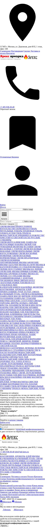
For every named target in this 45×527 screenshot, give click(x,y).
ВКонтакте (7, 502)
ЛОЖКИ (4, 384)
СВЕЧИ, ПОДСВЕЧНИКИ (30, 373)
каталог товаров (16, 420)
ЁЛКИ (37, 366)
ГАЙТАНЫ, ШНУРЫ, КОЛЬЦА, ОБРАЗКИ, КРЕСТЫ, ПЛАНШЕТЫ (19, 304)
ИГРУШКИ (22, 386)
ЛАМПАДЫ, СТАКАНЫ (25, 298)
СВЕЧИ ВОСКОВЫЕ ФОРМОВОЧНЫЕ (15, 257)
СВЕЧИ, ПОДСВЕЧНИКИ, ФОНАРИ (16, 364)
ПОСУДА (24, 384)
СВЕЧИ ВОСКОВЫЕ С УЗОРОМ (20, 248)
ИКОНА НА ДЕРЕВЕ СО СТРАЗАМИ (19, 275)
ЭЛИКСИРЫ (23, 359)
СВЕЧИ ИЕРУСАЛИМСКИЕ (12, 242)
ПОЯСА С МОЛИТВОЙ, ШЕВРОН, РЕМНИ (19, 341)
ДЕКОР (3, 368)
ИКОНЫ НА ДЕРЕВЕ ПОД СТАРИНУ (21, 268)
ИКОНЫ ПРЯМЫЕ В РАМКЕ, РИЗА (28, 271)
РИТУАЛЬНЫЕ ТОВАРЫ (19, 465)
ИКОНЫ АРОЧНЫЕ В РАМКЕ (13, 274)
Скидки (26, 51)
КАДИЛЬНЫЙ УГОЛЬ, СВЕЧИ (14, 294)
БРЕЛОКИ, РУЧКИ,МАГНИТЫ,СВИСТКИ (19, 382)
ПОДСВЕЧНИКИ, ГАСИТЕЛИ (13, 328)
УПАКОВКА (13, 368)
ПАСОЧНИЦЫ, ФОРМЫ (33, 375)
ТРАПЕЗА (16, 388)
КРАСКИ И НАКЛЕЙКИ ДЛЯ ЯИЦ (15, 377)
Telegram (18, 502)
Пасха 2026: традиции (9, 497)
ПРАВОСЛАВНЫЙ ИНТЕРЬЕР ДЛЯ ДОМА (20, 317)
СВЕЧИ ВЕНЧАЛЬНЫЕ (21, 251)
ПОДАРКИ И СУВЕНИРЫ (12, 316)
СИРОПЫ (13, 357)
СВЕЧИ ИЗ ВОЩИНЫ (10, 260)
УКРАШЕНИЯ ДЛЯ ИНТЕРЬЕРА (26, 370)
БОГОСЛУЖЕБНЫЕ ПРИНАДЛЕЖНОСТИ (19, 332)
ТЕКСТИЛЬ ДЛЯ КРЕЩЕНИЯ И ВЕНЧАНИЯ (20, 339)
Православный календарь (11, 485)
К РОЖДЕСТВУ (31, 350)
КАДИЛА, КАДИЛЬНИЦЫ (27, 330)
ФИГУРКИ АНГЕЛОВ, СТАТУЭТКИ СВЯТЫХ (21, 301)
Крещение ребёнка (27, 492)
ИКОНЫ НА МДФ (27, 265)
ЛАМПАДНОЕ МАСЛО (10, 296)
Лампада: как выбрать (9, 492)
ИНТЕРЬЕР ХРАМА (9, 334)
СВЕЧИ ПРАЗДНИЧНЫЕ (28, 258)
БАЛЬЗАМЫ (5, 355)
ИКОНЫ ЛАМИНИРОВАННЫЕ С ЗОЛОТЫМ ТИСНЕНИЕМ (16, 278)
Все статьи (27, 485)
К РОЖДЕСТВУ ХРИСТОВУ (21, 468)
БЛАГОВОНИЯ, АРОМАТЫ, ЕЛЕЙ (16, 289)
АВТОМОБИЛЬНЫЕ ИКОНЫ (13, 262)
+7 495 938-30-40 (7, 107)
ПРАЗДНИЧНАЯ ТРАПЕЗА (12, 366)
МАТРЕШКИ (14, 384)
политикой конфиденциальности (30, 429)
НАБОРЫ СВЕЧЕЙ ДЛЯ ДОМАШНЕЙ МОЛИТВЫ (18, 245)
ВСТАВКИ (28, 247)
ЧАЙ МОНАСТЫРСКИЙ (14, 358)
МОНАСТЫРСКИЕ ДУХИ (32, 388)
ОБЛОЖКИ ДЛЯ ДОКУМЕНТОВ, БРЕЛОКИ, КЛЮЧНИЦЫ (19, 313)
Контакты (10, 53)
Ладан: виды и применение (26, 490)
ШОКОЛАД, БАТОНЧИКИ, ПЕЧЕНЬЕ (17, 348)
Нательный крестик (16, 494)
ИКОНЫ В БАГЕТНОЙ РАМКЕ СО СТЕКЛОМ (22, 266)
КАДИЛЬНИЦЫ (35, 294)
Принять (4, 526)
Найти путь (5, 422)
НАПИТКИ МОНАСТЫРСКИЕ (21, 352)
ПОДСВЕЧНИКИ (24, 310)
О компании (5, 51)
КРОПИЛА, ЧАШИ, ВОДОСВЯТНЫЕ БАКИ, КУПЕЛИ (18, 335)
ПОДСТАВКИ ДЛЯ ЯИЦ (11, 375)
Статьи (3, 479)
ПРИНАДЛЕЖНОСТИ (34, 325)
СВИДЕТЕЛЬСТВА (31, 314)
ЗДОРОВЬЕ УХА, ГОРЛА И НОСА (15, 361)
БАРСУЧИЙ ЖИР (19, 355)
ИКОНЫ (36, 456)
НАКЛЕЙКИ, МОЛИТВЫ (31, 287)
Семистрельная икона (35, 494)
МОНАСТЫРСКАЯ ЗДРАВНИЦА (26, 467)
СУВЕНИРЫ (5, 370)
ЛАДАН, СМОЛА (31, 292)
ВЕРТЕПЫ (29, 366)
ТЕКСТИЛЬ (18, 325)
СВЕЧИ (23, 463)
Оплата (30, 476)
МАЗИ (32, 359)
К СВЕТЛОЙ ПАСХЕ (33, 470)
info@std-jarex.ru (22, 452)
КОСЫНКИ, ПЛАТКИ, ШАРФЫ (14, 343)
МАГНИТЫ (24, 368)
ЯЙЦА (15, 373)
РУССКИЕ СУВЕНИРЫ (10, 472)
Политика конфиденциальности (20, 479)
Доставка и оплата (19, 476)
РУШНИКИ (34, 343)
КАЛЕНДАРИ (6, 287)
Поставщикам (17, 51)
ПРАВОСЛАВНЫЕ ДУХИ (11, 292)
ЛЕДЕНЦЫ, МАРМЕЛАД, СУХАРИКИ (22, 349)
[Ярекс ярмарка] (10, 445)
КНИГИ (16, 287)
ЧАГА (20, 357)
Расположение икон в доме (24, 488)
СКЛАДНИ (13, 265)
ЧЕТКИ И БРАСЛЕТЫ (31, 305)
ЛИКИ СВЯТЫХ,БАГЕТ (24, 280)
